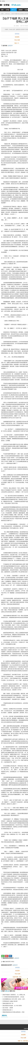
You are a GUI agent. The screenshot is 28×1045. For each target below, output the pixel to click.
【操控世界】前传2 (9, 961)
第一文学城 (16, 25)
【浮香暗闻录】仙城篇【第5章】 (10, 1001)
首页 (2, 9)
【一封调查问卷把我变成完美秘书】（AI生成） (13, 996)
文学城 (7, 9)
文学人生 (13, 9)
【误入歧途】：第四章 (7, 1007)
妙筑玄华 (10, 45)
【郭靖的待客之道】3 (7, 1010)
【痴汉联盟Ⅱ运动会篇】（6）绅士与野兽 (12, 1005)
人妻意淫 (20, 9)
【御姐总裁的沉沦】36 (7, 1003)
